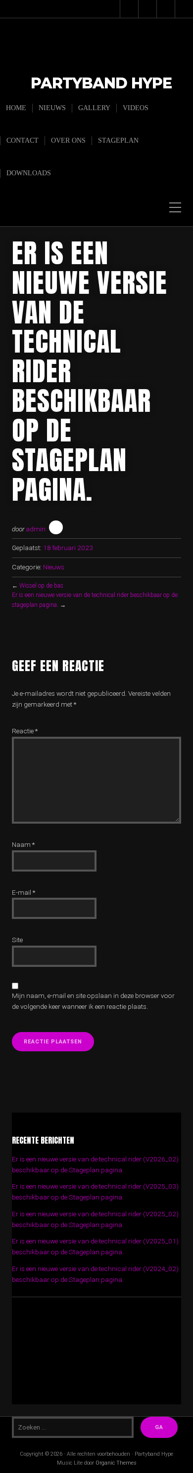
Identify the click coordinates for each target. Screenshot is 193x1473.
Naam (23, 844)
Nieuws (52, 108)
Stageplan (118, 140)
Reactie (25, 731)
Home (16, 108)
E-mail (23, 892)
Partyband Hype (101, 84)
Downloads (28, 173)
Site (17, 940)
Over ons (68, 140)
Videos (135, 108)
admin (36, 529)
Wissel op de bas (41, 585)
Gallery (94, 108)
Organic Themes (116, 1463)
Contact (22, 140)
